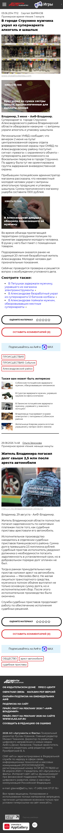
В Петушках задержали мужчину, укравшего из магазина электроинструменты (29, 287)
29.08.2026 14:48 (10, 443)
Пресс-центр (46, 687)
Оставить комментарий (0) (31, 332)
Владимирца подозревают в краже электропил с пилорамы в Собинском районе (34, 416)
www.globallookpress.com (16, 75)
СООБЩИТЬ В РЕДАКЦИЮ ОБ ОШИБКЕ (27, 723)
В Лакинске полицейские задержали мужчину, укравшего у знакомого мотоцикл (34, 406)
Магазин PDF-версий (41, 691)
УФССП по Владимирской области (22, 508)
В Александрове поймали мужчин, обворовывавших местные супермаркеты (30, 304)
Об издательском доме (19, 687)
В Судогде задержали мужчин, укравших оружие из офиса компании (36, 394)
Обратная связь (13, 691)
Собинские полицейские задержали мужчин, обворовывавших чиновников (35, 384)
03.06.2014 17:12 (9, 13)
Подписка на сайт (15, 703)
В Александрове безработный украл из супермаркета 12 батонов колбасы (31, 295)
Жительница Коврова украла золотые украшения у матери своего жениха (34, 425)
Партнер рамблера (30, 817)
